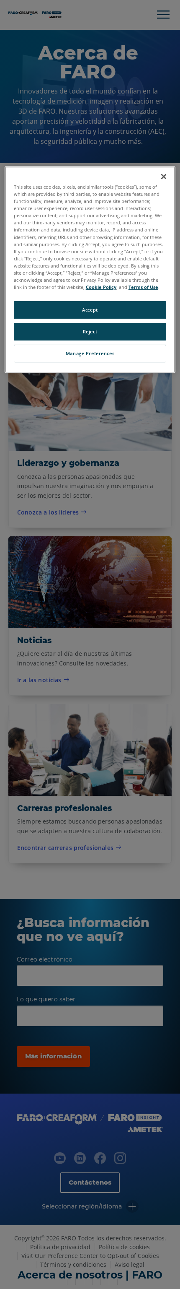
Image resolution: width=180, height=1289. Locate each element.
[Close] (163, 176)
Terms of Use (143, 287)
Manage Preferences (90, 353)
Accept (90, 310)
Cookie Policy (101, 287)
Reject (90, 331)
